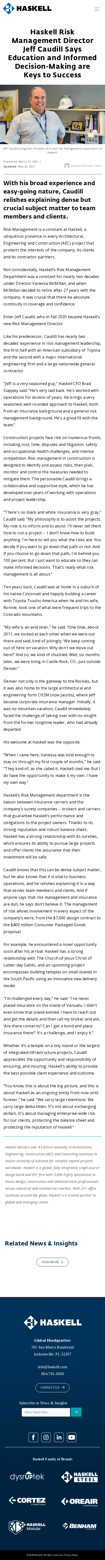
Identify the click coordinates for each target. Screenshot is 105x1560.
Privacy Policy (71, 1555)
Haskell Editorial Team (86, 165)
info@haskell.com (52, 1367)
